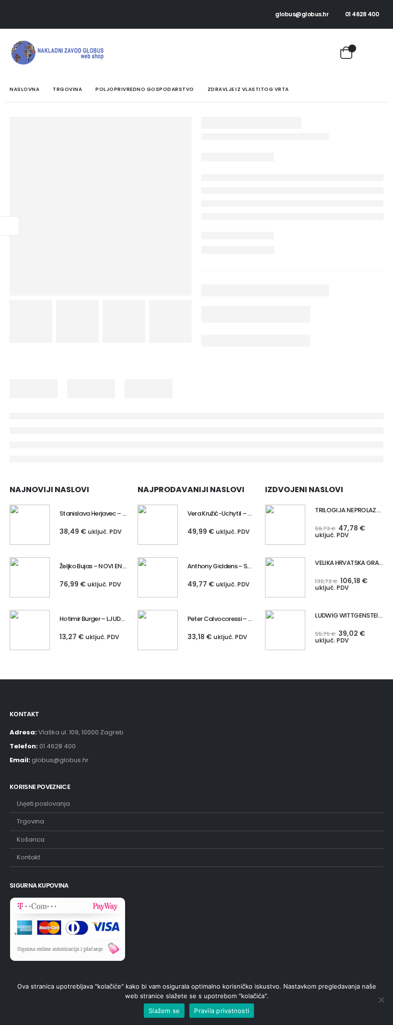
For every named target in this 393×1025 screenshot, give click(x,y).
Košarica (31, 839)
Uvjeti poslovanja (43, 803)
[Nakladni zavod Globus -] (57, 53)
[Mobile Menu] (373, 53)
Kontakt (28, 857)
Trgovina (30, 821)
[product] (30, 525)
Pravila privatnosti (221, 1010)
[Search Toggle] (326, 52)
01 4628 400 (362, 14)
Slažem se (164, 1010)
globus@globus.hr (301, 14)
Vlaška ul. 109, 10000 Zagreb (81, 732)
